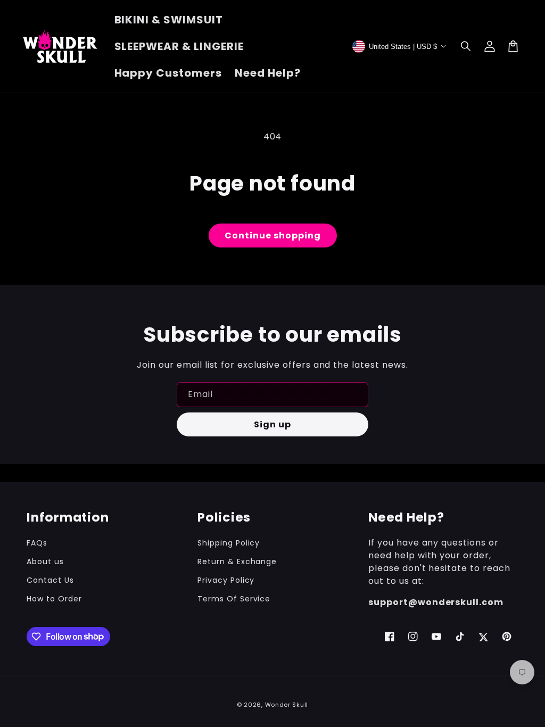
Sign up (272, 424)
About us (45, 561)
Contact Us (50, 580)
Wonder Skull (286, 704)
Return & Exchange (237, 561)
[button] (466, 46)
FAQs (37, 543)
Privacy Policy (225, 580)
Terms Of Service (233, 598)
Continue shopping (273, 235)
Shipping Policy (228, 543)
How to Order (54, 598)
